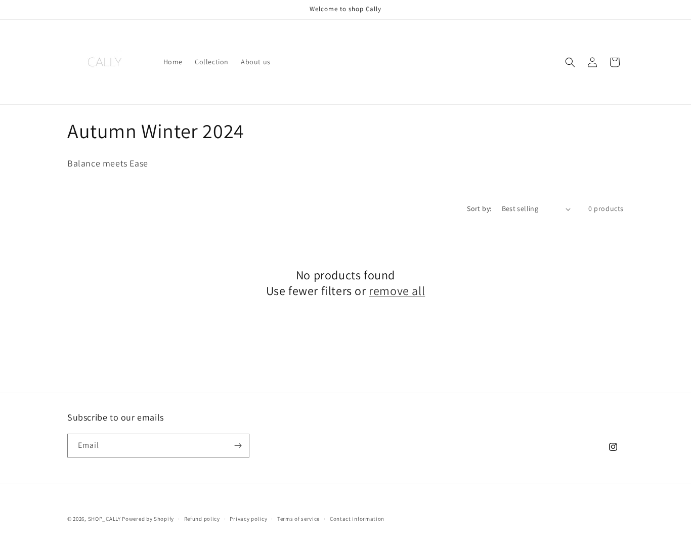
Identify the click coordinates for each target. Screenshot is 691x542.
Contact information (357, 518)
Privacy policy (248, 518)
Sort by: (479, 208)
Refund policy (202, 518)
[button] (570, 62)
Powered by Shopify (148, 518)
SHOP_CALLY (104, 518)
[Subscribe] (238, 445)
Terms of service (298, 518)
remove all (397, 291)
